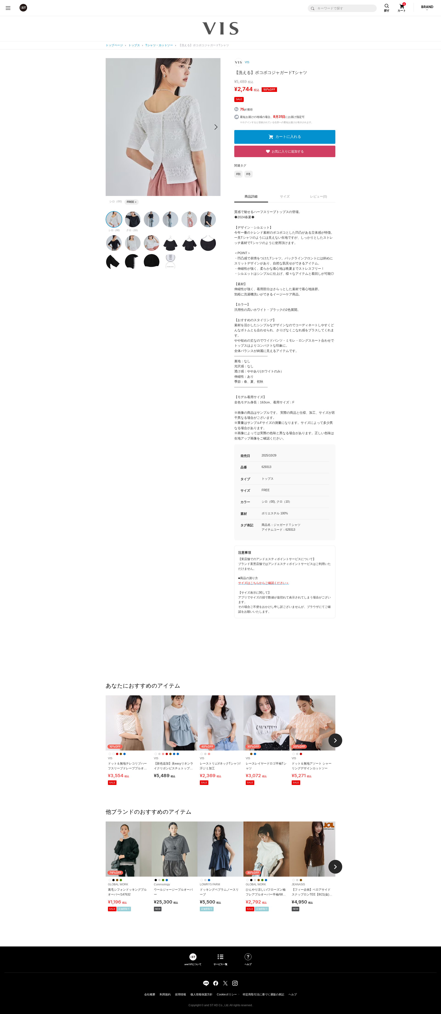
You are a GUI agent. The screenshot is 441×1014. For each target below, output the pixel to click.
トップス (134, 45)
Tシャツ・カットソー (159, 45)
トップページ (114, 45)
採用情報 (180, 994)
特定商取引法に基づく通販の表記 (263, 994)
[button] (216, 127)
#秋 (238, 174)
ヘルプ (292, 994)
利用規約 (165, 994)
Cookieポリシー (227, 994)
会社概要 (149, 994)
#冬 (248, 174)
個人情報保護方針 (201, 994)
